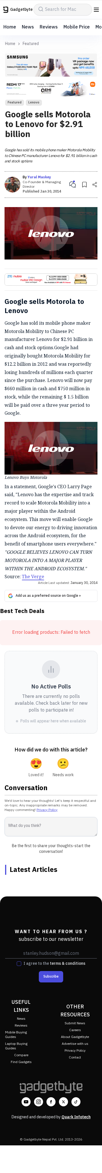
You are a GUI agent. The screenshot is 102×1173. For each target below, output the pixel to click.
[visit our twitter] (63, 1101)
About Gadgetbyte (75, 1037)
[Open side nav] (96, 9)
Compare (21, 1055)
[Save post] (84, 185)
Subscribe (51, 976)
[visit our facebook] (51, 1101)
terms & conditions (67, 963)
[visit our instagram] (38, 1101)
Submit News (75, 1023)
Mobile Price (76, 27)
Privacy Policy (47, 810)
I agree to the (54, 963)
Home (9, 27)
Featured (31, 44)
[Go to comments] (72, 184)
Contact (75, 1057)
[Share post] (94, 184)
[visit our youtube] (26, 1101)
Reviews (49, 27)
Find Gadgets (21, 1062)
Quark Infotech (76, 1117)
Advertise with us (75, 1044)
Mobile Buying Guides (16, 1035)
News (28, 27)
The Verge (33, 576)
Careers (75, 1030)
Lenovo (33, 102)
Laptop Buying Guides (16, 1046)
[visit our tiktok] (75, 1101)
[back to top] (91, 1160)
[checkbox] (19, 963)
